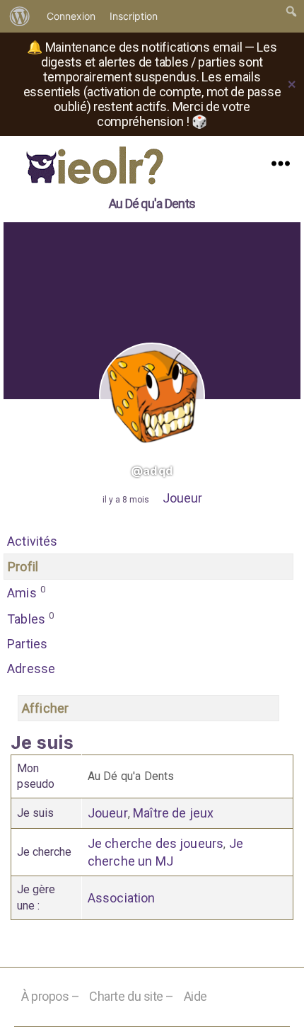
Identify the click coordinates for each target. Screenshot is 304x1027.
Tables (30, 618)
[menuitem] (19, 16)
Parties (27, 643)
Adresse (31, 668)
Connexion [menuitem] (71, 16)
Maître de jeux (173, 812)
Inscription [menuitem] (134, 16)
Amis (26, 592)
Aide (195, 996)
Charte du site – (131, 996)
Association (122, 897)
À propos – (50, 996)
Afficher (45, 708)
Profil (23, 566)
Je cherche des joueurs (156, 843)
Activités (32, 541)
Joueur (182, 497)
